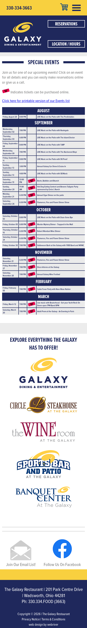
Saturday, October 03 (10, 217)
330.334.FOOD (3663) (46, 601)
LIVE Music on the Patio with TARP (51, 144)
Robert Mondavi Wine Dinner (48, 231)
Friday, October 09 (10, 224)
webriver (52, 624)
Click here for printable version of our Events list (36, 100)
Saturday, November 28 (8, 274)
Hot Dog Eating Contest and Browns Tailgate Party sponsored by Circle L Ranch (57, 188)
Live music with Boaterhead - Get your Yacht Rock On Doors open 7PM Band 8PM (58, 304)
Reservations (66, 24)
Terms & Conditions (53, 619)
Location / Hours (66, 44)
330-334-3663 (19, 7)
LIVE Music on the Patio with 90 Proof (52, 159)
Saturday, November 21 (8, 260)
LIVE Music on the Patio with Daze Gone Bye (55, 217)
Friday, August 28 (10, 116)
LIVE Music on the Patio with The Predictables (55, 116)
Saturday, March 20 (9, 311)
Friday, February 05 (9, 289)
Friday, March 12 (9, 304)
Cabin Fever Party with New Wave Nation (54, 289)
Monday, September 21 (8, 195)
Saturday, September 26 (8, 202)
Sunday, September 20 (8, 188)
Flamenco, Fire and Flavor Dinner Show (53, 202)
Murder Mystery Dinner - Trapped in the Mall (55, 224)
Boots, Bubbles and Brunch (48, 180)
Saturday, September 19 (8, 181)
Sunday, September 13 (8, 166)
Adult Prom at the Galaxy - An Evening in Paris (55, 311)
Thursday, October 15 (10, 231)
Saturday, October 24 (10, 238)
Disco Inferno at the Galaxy (48, 267)
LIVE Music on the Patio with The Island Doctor (56, 137)
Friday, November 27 (10, 267)
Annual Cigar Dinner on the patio (50, 195)
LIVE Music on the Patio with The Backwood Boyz (57, 151)
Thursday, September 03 (8, 137)
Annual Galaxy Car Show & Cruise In (51, 166)
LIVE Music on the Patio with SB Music (52, 173)
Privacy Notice (31, 619)
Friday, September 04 (10, 145)
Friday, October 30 (10, 245)
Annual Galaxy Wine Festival (48, 274)
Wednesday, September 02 (8, 130)
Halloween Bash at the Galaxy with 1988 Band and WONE (60, 245)
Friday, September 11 (10, 159)
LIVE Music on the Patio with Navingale (53, 130)
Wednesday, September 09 (8, 152)
